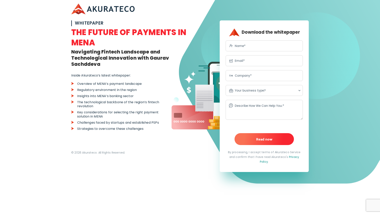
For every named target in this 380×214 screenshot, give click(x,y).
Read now (264, 139)
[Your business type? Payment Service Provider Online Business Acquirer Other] (264, 90)
